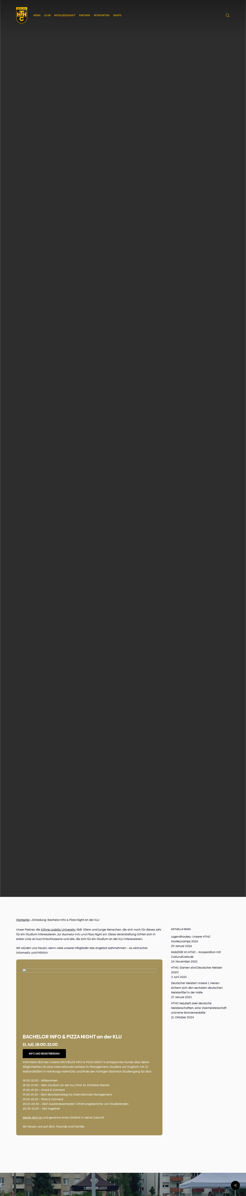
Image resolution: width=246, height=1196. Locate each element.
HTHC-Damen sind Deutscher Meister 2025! (196, 970)
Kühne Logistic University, (58, 930)
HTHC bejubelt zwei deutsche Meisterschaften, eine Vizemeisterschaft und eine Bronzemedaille (199, 1008)
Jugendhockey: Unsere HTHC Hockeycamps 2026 (191, 939)
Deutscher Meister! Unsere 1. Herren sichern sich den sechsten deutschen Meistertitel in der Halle (197, 988)
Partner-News (123, 475)
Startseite (23, 920)
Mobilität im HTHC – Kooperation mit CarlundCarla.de (196, 954)
